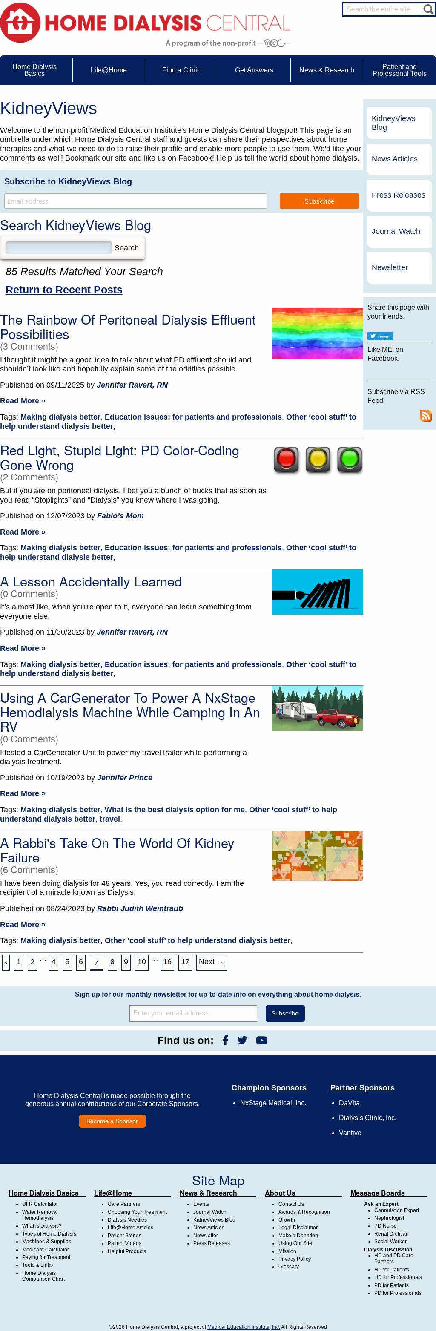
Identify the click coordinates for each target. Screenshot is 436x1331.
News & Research (208, 1193)
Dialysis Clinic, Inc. (367, 1117)
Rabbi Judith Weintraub (140, 908)
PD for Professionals (398, 1293)
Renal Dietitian (391, 1234)
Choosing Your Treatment (137, 1212)
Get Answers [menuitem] (254, 70)
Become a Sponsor (112, 1121)
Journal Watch (396, 231)
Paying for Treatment (46, 1257)
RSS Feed (426, 416)
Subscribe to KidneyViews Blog (68, 181)
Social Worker (390, 1242)
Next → (211, 961)
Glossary (288, 1267)
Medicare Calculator (45, 1250)
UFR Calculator (40, 1204)
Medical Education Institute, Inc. (243, 1327)
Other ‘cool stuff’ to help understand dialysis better (197, 940)
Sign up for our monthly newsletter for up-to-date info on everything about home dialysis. (218, 994)
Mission (287, 1251)
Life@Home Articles (130, 1227)
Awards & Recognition (304, 1212)
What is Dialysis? (42, 1226)
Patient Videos (124, 1243)
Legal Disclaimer (298, 1227)
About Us (280, 1193)
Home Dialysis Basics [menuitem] (34, 70)
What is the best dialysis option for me (175, 809)
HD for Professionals (398, 1277)
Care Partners (124, 1204)
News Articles (395, 159)
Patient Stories (124, 1236)
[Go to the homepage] (145, 22)
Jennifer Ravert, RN (132, 385)
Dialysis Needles (127, 1220)
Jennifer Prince (124, 777)
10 (142, 961)
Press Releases (398, 195)
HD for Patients (391, 1270)
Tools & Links (37, 1265)
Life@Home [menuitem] (109, 70)
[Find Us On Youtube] (261, 1040)
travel (110, 819)
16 (167, 961)
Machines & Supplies (46, 1242)
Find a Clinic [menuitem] (181, 70)
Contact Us (291, 1204)
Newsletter (390, 267)
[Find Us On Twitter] (242, 1040)
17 (185, 961)
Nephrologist (389, 1218)
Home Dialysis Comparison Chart (43, 1276)
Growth (286, 1220)
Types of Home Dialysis (49, 1234)
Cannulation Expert (396, 1210)
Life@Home (113, 1193)
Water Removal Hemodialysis (40, 1215)
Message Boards (377, 1193)
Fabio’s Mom (120, 516)
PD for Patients (391, 1285)
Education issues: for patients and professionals (193, 417)
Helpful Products (127, 1251)
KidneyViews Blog (394, 123)
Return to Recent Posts (64, 290)
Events (201, 1204)
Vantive (350, 1132)
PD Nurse (385, 1226)
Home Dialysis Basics (44, 1193)
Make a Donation (298, 1236)
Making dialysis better (60, 417)
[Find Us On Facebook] (225, 1040)
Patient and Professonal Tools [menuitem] (400, 70)
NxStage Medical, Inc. (273, 1103)
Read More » (23, 401)
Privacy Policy (294, 1259)
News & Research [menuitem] (326, 70)
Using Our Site (295, 1243)
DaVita (349, 1103)
